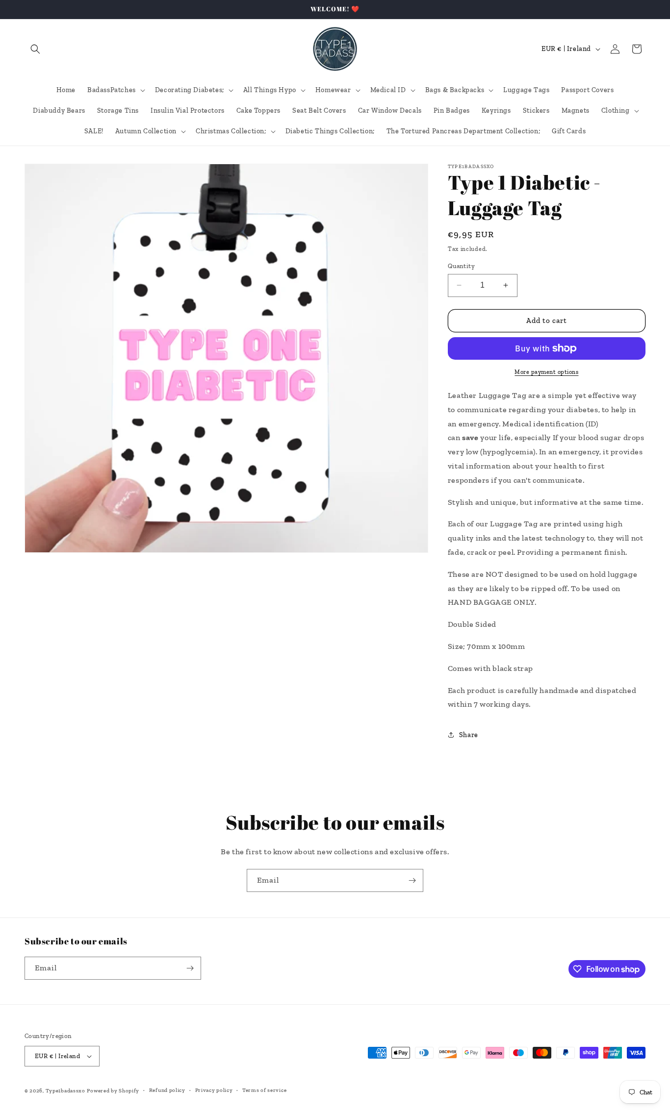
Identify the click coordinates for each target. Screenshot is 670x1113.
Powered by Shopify (113, 1091)
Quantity (461, 266)
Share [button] (468, 735)
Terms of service (264, 1090)
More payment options (546, 372)
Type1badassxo (65, 1091)
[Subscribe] (412, 880)
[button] (35, 49)
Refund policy (167, 1090)
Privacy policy (214, 1090)
